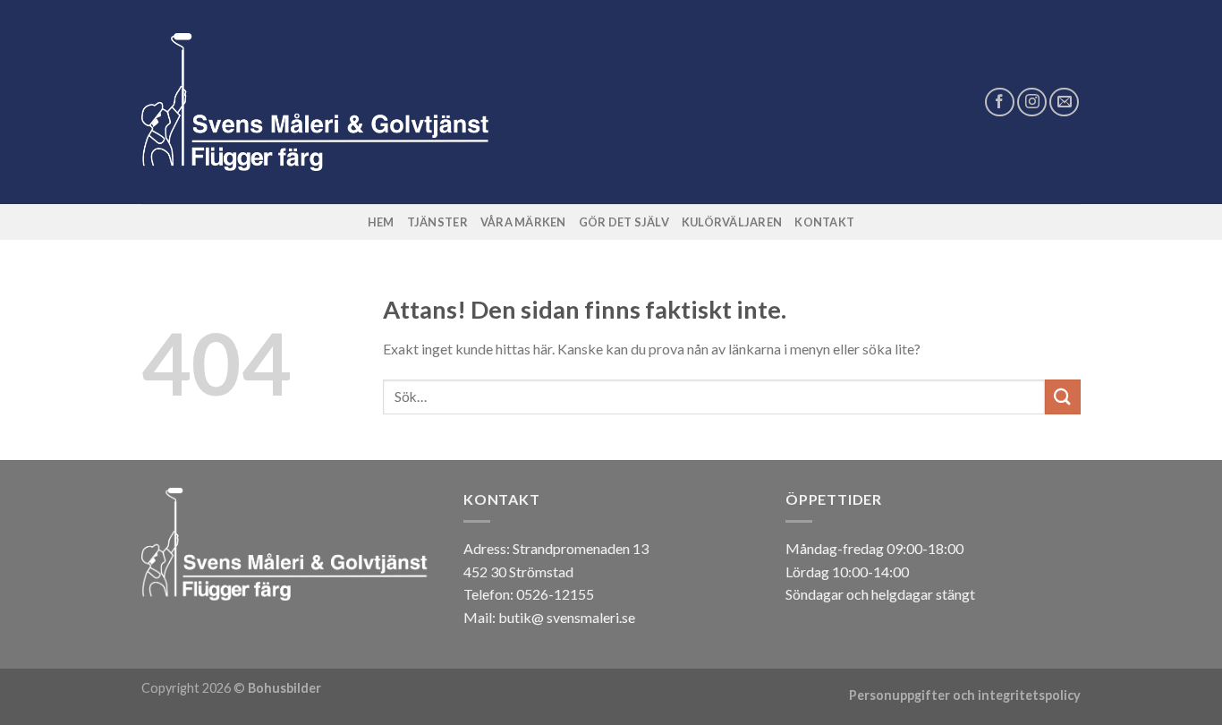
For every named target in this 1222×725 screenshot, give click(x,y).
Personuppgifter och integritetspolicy (965, 695)
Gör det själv (624, 222)
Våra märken (523, 222)
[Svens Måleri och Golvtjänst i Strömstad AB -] (320, 102)
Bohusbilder (284, 687)
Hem (381, 222)
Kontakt (824, 222)
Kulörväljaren (732, 222)
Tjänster (437, 222)
